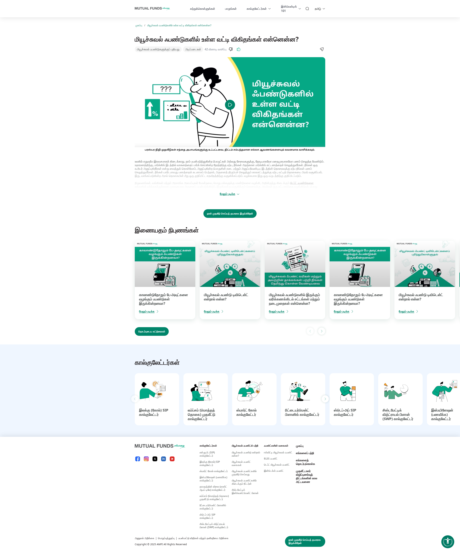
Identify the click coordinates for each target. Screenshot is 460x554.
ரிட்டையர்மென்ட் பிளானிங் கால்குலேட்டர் (302, 412)
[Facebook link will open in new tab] (138, 459)
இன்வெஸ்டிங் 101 (289, 8)
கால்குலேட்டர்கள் (257, 9)
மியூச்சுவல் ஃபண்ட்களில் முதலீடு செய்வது (244, 472)
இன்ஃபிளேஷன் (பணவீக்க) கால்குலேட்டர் (442, 414)
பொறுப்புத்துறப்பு (166, 538)
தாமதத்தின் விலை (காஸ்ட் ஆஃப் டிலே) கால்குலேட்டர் (213, 488)
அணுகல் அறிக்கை (144, 538)
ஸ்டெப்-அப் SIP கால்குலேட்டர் (345, 412)
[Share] (321, 49)
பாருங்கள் (231, 9)
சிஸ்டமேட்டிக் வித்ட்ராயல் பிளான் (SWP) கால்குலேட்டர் (398, 414)
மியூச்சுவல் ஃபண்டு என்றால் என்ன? (246, 454)
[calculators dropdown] (269, 8)
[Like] (238, 49)
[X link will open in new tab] (155, 459)
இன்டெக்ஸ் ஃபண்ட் (274, 470)
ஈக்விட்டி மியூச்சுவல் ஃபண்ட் (278, 452)
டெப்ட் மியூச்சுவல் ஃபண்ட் (277, 464)
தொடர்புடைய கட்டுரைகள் (151, 331)
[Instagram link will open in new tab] (146, 459)
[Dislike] (231, 49)
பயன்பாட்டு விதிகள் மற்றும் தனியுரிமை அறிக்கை (203, 538)
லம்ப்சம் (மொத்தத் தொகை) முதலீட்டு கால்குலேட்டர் (201, 414)
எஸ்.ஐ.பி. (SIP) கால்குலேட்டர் (207, 454)
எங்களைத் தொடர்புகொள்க (305, 462)
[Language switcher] (323, 8)
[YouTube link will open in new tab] (172, 459)
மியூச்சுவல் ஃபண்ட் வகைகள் (241, 463)
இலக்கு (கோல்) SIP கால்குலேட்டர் (153, 412)
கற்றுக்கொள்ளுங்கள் (202, 9)
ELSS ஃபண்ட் (271, 458)
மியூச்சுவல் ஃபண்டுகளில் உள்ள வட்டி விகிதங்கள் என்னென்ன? (179, 25)
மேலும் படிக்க (227, 194)
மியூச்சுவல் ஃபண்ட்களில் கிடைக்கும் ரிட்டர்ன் (244, 482)
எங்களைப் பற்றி (305, 453)
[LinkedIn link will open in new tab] (163, 459)
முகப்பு (138, 25)
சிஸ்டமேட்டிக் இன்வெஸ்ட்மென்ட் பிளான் (245, 491)
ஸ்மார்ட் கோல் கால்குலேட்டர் (246, 412)
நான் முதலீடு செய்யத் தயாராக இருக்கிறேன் (230, 213)
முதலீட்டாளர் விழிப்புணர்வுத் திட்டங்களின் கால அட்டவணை (306, 476)
